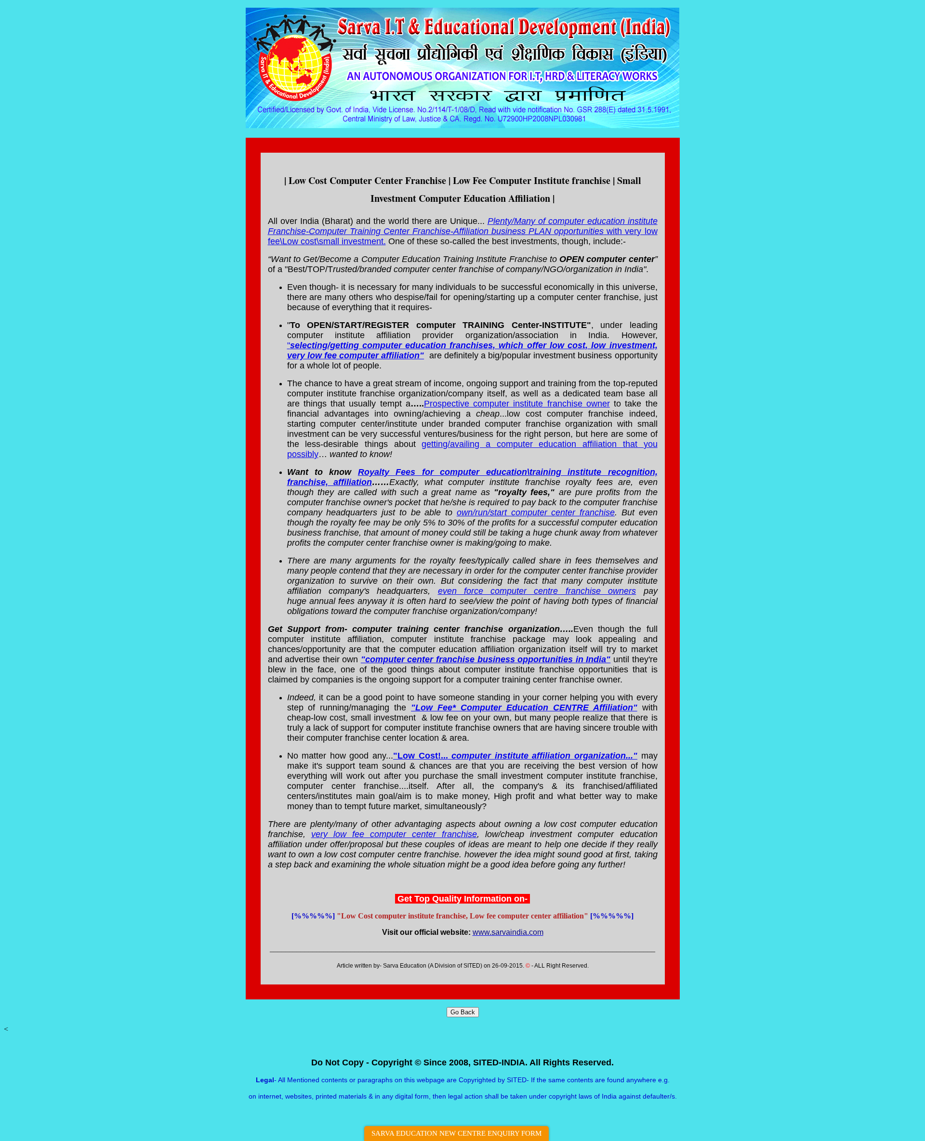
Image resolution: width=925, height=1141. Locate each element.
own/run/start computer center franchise (536, 512)
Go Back (462, 1012)
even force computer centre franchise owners (537, 591)
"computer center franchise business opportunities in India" (486, 659)
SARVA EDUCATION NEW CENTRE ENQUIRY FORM (456, 1133)
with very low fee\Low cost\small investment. (463, 231)
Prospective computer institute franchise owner (517, 403)
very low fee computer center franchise (394, 834)
